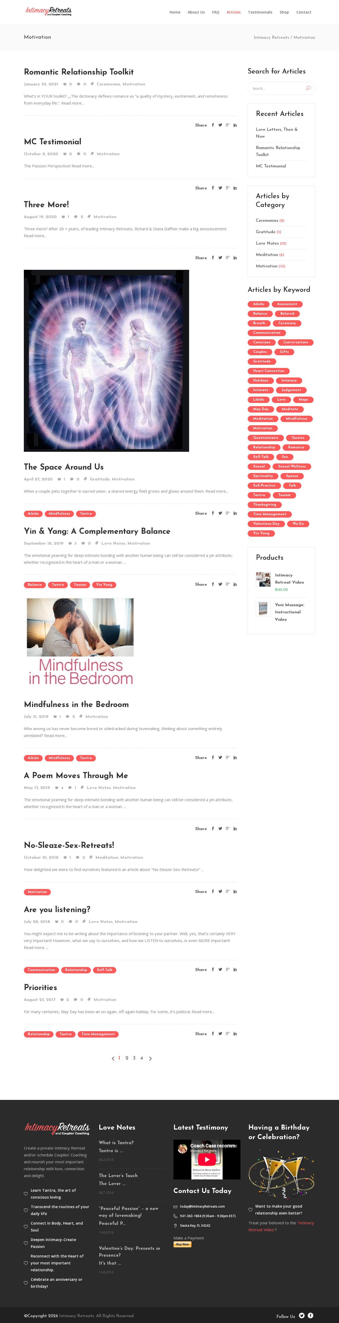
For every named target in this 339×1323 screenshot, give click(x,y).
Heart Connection (268, 371)
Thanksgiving (264, 504)
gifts (284, 352)
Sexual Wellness (292, 466)
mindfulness (59, 513)
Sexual (259, 466)
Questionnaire (265, 438)
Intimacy (289, 380)
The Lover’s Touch (118, 1176)
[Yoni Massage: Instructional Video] (263, 612)
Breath (259, 323)
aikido (33, 513)
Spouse (292, 476)
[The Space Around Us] (106, 360)
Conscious (261, 342)
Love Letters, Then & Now (277, 133)
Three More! (46, 205)
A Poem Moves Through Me (76, 776)
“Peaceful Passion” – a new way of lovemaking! (128, 1212)
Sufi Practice (264, 485)
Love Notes (113, 543)
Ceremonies (108, 84)
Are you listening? (57, 910)
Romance (296, 447)
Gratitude (100, 479)
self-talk (104, 970)
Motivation (133, 84)
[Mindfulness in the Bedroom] (79, 643)
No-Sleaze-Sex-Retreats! (69, 846)
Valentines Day (266, 524)
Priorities (40, 988)
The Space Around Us (64, 467)
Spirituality (263, 476)
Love (281, 399)
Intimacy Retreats (271, 38)
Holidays (260, 380)
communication (41, 970)
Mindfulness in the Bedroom (76, 705)
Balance (35, 585)
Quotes (298, 438)
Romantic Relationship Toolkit (79, 72)
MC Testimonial (52, 142)
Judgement (291, 390)
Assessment (287, 304)
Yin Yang (104, 585)
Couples (260, 352)
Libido (258, 399)
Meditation (106, 858)
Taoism (80, 585)
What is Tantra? (116, 1143)
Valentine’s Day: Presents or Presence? (129, 1252)
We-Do (298, 524)
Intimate (260, 390)
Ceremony (287, 323)
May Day (261, 409)
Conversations (295, 342)
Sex (285, 457)
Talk (292, 485)
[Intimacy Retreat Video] (263, 582)
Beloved (287, 313)
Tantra (86, 513)
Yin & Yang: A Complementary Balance (97, 532)
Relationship (76, 970)
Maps (303, 399)
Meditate (290, 409)
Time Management (98, 1034)
